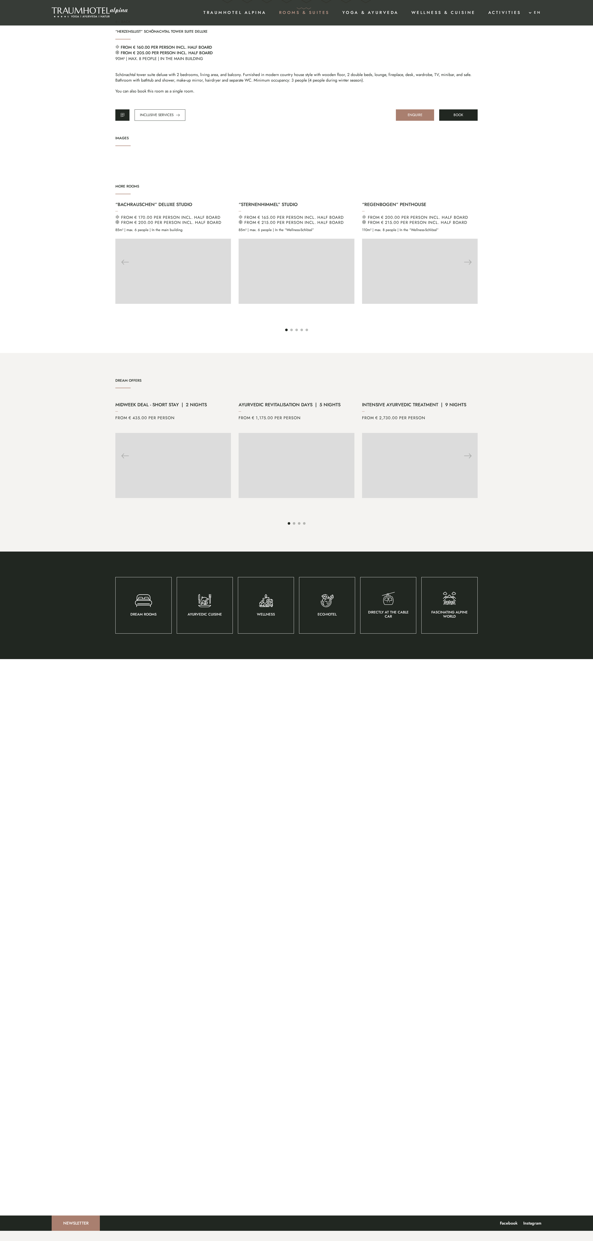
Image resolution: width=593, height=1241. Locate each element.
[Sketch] (122, 115)
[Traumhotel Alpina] (90, 12)
